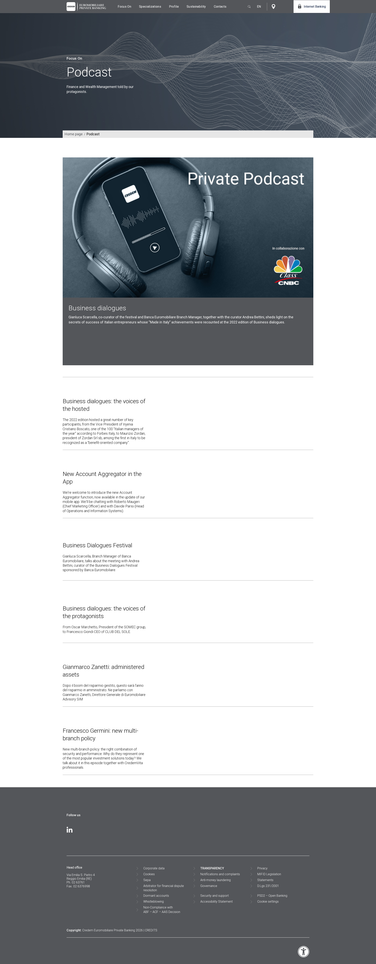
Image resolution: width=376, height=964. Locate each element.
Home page (74, 134)
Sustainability (196, 6)
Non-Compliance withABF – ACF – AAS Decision (161, 910)
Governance (208, 886)
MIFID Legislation (269, 874)
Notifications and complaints (220, 874)
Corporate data (153, 868)
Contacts (220, 6)
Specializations (150, 6)
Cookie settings (268, 901)
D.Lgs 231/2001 (268, 886)
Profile (174, 6)
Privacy (262, 868)
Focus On (124, 6)
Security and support (214, 896)
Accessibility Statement (216, 901)
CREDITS (151, 930)
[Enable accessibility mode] (303, 956)
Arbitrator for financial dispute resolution (163, 888)
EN (259, 6)
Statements (265, 880)
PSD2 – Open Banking (272, 896)
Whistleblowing (153, 901)
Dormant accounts (156, 896)
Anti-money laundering (215, 880)
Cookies (149, 874)
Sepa (147, 880)
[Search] (247, 6)
